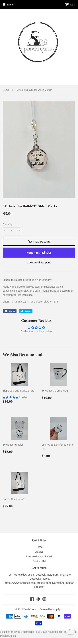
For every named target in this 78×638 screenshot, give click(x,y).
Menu (10, 4)
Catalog (39, 551)
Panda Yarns (29, 609)
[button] (11, 397)
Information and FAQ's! (39, 556)
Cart (72, 4)
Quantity (8, 224)
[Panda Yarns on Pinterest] (38, 599)
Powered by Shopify (50, 609)
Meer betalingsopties (39, 262)
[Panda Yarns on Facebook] (32, 599)
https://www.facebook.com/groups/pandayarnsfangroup (37, 582)
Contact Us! (39, 561)
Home (6, 89)
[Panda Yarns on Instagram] (44, 599)
